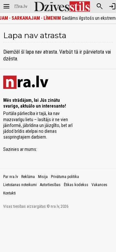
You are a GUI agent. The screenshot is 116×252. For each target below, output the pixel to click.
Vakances (99, 185)
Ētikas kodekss (76, 185)
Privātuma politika (65, 176)
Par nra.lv (10, 176)
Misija (43, 176)
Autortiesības (50, 185)
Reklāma (28, 176)
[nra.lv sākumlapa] (21, 6)
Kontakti (9, 193)
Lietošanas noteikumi (20, 185)
